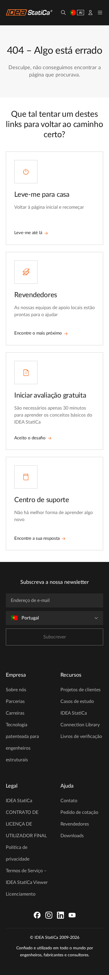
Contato (68, 800)
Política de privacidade (17, 853)
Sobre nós (16, 689)
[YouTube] (72, 915)
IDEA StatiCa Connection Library (80, 719)
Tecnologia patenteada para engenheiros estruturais (22, 742)
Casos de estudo (77, 701)
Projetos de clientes (80, 689)
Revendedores (74, 824)
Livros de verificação (81, 736)
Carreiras (15, 713)
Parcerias (15, 701)
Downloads (72, 835)
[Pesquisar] (63, 12)
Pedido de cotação (79, 812)
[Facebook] (37, 915)
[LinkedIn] (60, 915)
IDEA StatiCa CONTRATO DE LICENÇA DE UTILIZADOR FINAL (26, 818)
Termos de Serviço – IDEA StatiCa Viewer (27, 876)
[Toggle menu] (100, 12)
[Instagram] (48, 915)
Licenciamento (20, 894)
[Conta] (90, 12)
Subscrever (54, 637)
